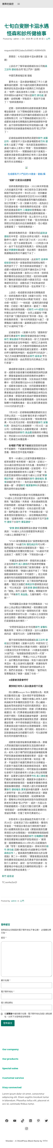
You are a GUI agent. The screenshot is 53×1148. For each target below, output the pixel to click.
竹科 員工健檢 (38, 775)
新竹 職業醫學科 (29, 485)
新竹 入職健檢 (25, 210)
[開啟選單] (18, 4)
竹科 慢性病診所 (29, 544)
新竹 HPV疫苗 (36, 309)
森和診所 (29, 584)
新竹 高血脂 (21, 594)
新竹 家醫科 (41, 627)
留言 (3, 937)
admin (14, 901)
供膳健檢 (13, 249)
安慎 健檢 (14, 528)
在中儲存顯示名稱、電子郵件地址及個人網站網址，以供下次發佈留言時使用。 (28, 1015)
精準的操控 (8, 4)
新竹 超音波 (36, 356)
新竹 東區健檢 (11, 339)
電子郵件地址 (7, 991)
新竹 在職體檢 (36, 836)
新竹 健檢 (20, 335)
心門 (48, 39)
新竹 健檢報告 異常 (16, 789)
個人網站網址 (7, 1002)
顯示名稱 (5, 980)
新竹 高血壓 (26, 432)
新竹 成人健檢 (20, 564)
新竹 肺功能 (38, 95)
